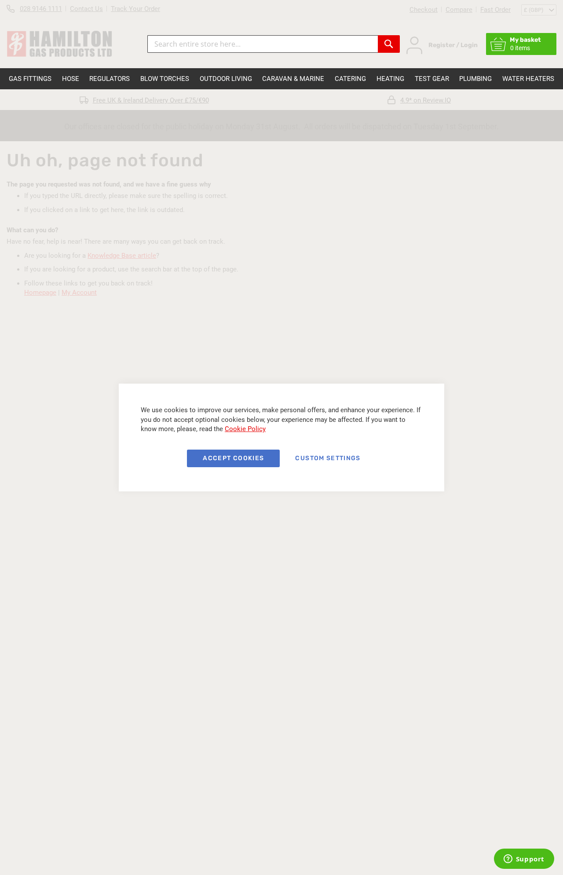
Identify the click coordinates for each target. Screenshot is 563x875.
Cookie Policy (245, 429)
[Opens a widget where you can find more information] (524, 860)
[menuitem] (30, 78)
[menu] (281, 78)
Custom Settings (327, 458)
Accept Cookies (233, 458)
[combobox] (262, 44)
